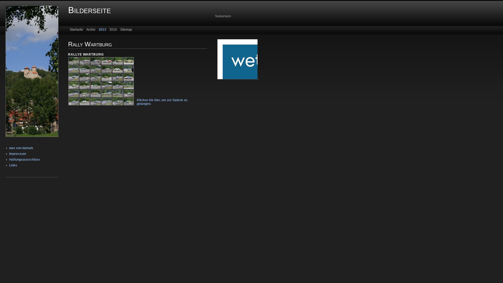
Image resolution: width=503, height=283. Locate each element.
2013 (102, 29)
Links (13, 165)
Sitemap (126, 29)
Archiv (90, 29)
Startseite (76, 29)
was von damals (21, 148)
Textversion (223, 16)
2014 (113, 29)
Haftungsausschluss (24, 159)
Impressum (17, 154)
